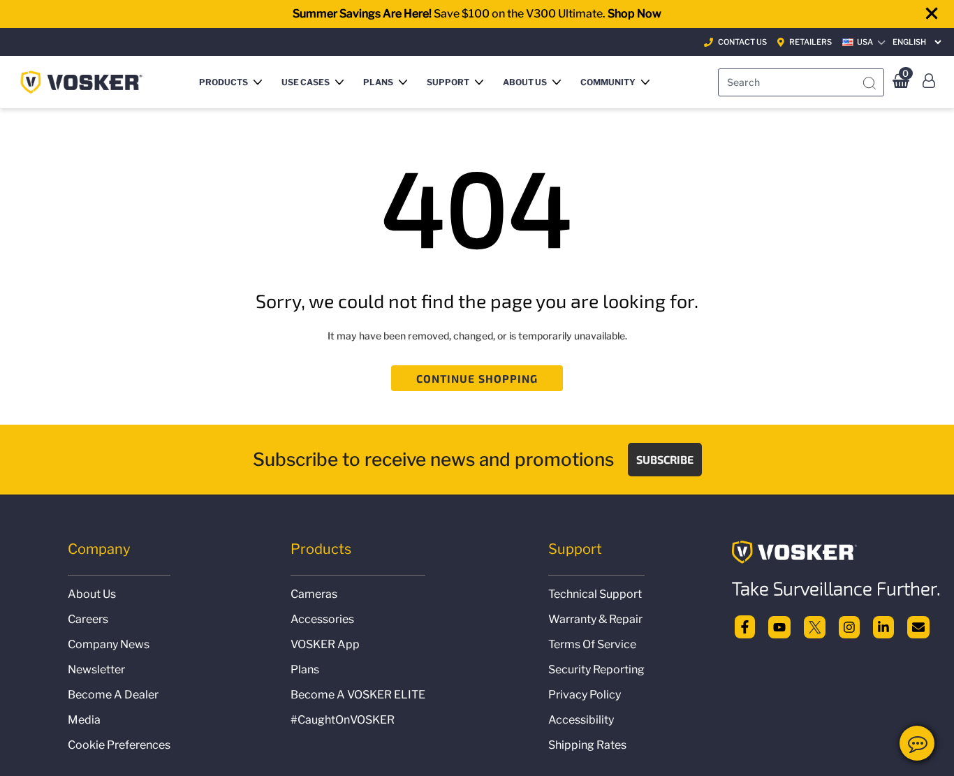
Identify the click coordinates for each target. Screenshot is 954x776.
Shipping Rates (587, 745)
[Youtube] (779, 625)
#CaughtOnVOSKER (343, 719)
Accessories (322, 619)
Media (84, 719)
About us (92, 594)
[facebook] (745, 625)
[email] (918, 625)
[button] (233, 82)
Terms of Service (592, 644)
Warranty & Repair (595, 619)
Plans (305, 669)
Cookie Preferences (119, 745)
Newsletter (96, 669)
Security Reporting (596, 669)
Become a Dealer (113, 694)
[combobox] (801, 82)
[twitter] (815, 625)
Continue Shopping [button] (477, 378)
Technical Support (595, 594)
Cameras (314, 594)
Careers (88, 619)
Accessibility (581, 719)
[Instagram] (849, 625)
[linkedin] (883, 625)
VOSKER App (325, 644)
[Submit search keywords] (869, 84)
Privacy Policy (584, 694)
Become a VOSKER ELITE (358, 694)
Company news (108, 644)
